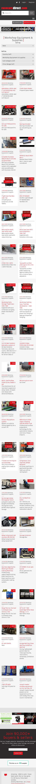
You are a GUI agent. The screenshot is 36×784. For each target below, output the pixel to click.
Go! (31, 13)
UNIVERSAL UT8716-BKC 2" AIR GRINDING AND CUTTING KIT (9, 90)
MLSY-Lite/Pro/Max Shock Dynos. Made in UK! (8, 382)
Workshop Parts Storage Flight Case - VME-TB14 (8, 304)
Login (24, 2)
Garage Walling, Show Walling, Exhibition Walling (27, 645)
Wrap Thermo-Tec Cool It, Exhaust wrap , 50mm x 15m (9, 610)
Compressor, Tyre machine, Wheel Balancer (25, 462)
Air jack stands (6, 643)
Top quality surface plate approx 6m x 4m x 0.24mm (26, 265)
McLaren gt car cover (26, 380)
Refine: (3, 51)
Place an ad (29, 22)
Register (32, 2)
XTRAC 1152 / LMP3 (7, 263)
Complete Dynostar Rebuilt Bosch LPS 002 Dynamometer (9, 159)
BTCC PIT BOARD (24, 196)
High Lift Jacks (6, 684)
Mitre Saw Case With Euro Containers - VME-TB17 (26, 231)
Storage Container (25, 535)
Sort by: (18, 43)
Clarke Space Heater (26, 88)
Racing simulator (25, 124)
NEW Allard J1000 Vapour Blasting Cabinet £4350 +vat (26, 421)
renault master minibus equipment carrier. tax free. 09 (26, 686)
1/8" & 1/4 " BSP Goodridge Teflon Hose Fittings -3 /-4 (27, 610)
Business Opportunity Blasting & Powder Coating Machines (8, 569)
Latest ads (18, 22)
